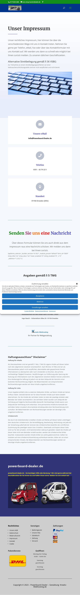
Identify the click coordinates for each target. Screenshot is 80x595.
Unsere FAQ (36, 533)
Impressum (52, 311)
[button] (77, 284)
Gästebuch (35, 535)
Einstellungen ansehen (40, 307)
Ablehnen (40, 302)
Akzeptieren (40, 296)
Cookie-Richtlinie (29, 311)
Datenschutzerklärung (41, 311)
